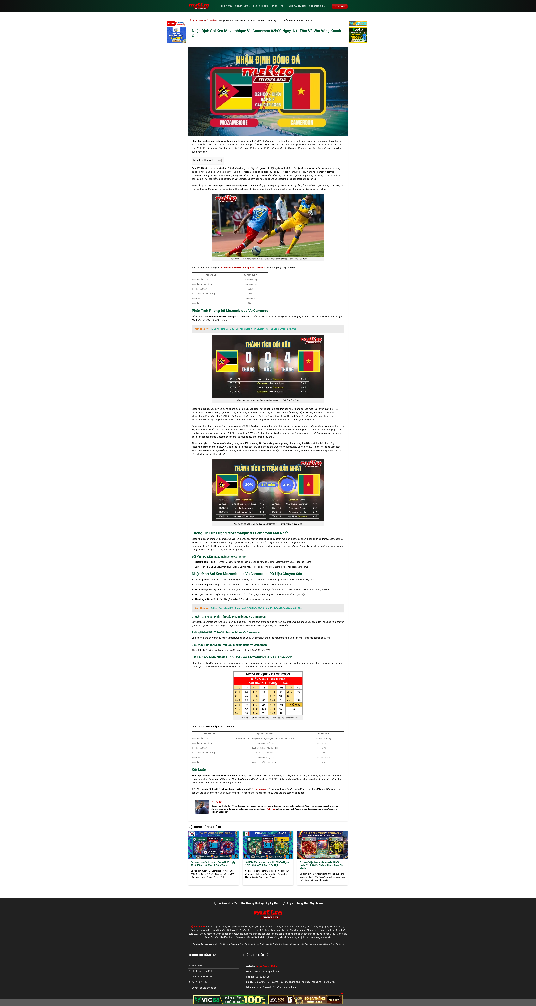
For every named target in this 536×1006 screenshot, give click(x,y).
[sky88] (177, 35)
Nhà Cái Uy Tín (297, 6)
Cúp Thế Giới (211, 20)
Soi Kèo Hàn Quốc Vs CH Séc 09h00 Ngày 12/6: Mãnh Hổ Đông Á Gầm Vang (213, 864)
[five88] (358, 24)
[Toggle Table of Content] (218, 160)
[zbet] (358, 35)
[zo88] (305, 999)
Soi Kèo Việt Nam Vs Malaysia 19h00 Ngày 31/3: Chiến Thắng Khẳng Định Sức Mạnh (322, 865)
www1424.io (246, 937)
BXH (283, 6)
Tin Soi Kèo (241, 6)
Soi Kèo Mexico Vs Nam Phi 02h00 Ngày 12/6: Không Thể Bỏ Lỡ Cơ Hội (267, 864)
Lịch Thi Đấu (260, 6)
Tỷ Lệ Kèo (226, 6)
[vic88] (230, 999)
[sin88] (177, 24)
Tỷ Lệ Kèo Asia (195, 20)
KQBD (274, 6)
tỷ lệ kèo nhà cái (217, 944)
